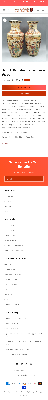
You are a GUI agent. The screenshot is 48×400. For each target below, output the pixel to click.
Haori (6, 290)
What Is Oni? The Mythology (15, 354)
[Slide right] (28, 65)
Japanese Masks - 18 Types (15, 319)
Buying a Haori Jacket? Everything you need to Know (22, 343)
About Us (8, 201)
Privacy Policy (9, 230)
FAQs (6, 211)
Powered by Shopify (27, 392)
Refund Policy (9, 225)
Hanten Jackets (10, 285)
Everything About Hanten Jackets (17, 349)
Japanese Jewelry (11, 305)
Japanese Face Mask (12, 274)
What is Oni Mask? (11, 324)
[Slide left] (19, 65)
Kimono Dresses (10, 280)
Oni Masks (8, 264)
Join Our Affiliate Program (14, 250)
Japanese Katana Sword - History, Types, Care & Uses (23, 335)
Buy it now (24, 94)
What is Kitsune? (11, 329)
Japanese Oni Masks (14, 392)
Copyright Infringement (13, 245)
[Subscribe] (41, 179)
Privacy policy (40, 392)
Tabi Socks (8, 295)
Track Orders (9, 206)
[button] (4, 9)
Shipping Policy (10, 235)
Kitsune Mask (9, 269)
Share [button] (6, 144)
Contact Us (8, 196)
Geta (6, 300)
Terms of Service (11, 240)
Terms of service (25, 395)
